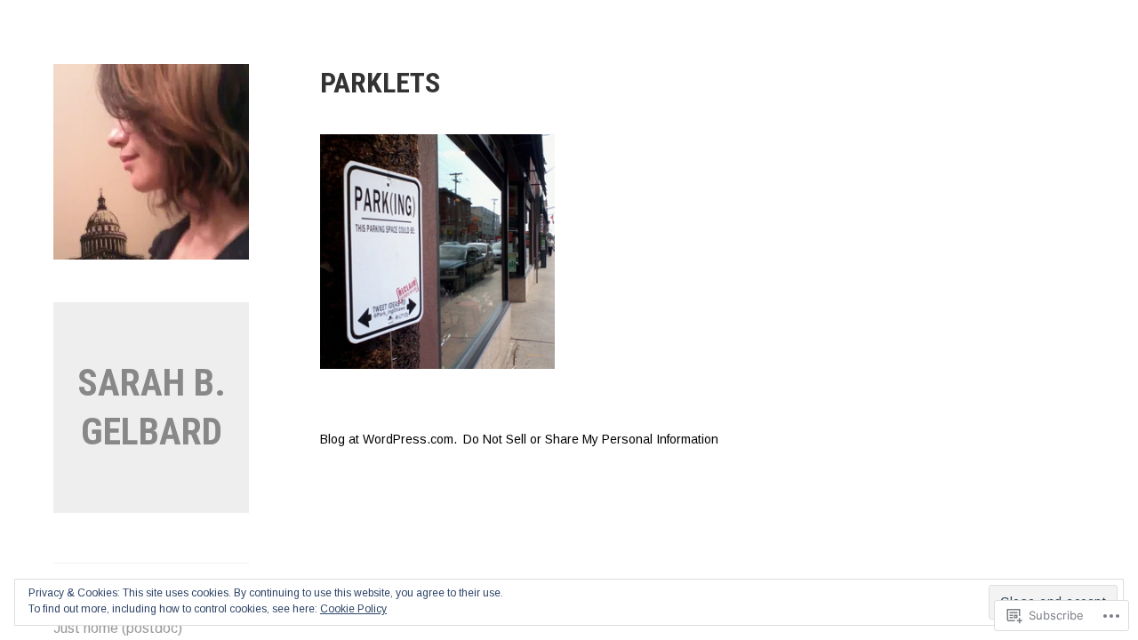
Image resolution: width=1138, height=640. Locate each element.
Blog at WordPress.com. (388, 439)
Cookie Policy (353, 609)
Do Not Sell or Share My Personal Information (590, 439)
